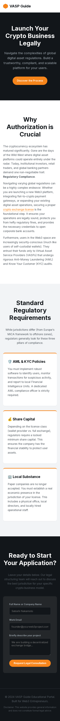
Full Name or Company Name (25, 604)
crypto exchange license (18, 209)
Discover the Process (30, 80)
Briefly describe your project (25, 635)
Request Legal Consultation (30, 663)
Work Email (15, 619)
